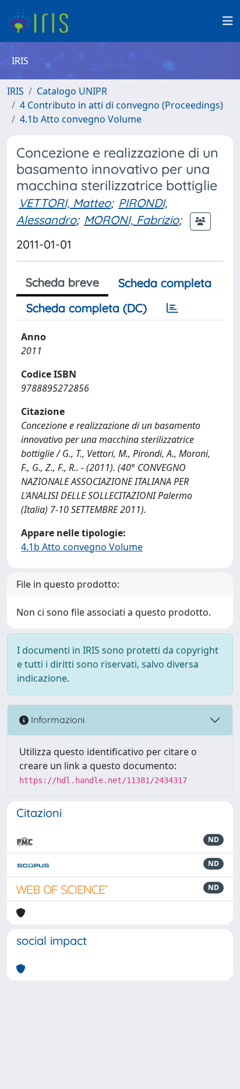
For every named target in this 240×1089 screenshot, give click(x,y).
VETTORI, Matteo (65, 203)
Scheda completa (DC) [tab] (86, 308)
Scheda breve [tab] (62, 282)
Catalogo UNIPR (72, 91)
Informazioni (56, 719)
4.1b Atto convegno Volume (81, 119)
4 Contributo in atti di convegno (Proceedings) (121, 105)
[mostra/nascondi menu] (228, 21)
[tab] (172, 308)
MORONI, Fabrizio (131, 219)
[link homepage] (42, 21)
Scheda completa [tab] (164, 282)
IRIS (15, 91)
